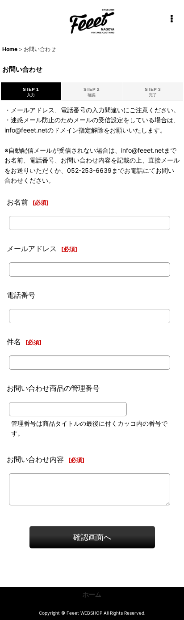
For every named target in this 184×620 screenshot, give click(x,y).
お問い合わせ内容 (35, 459)
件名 (14, 341)
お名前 (17, 201)
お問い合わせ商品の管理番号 (53, 388)
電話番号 (21, 295)
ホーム (92, 594)
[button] (171, 18)
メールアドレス (32, 248)
